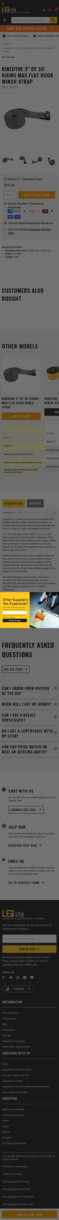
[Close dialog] (57, 594)
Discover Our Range (15, 620)
